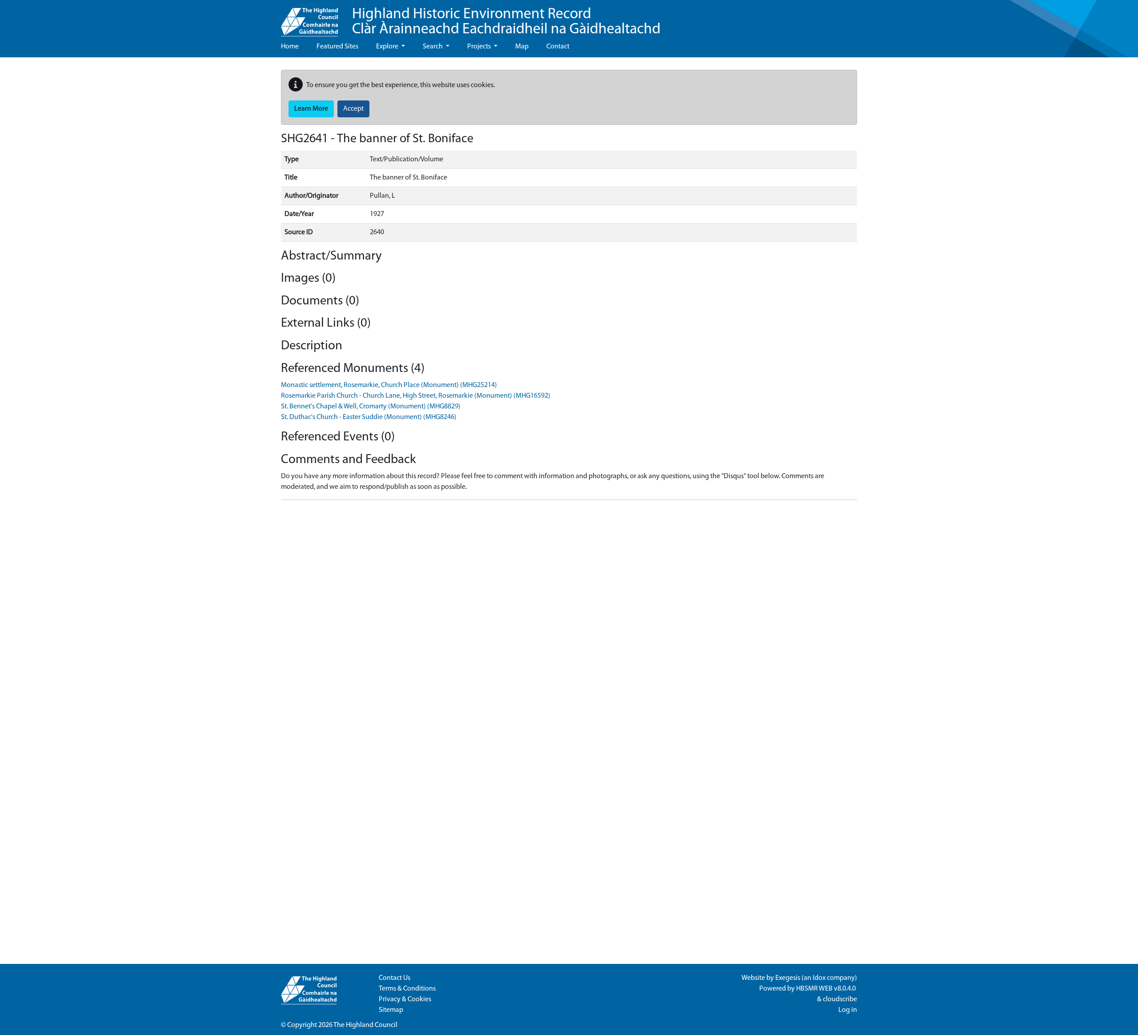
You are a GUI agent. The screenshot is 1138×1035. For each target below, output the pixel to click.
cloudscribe (840, 999)
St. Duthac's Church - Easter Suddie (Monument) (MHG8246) (369, 417)
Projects (479, 46)
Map (522, 46)
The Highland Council (365, 1025)
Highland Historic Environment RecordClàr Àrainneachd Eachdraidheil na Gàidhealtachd (506, 22)
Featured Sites (337, 46)
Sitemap (391, 1010)
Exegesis (787, 978)
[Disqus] (569, 618)
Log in (847, 1010)
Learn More (311, 108)
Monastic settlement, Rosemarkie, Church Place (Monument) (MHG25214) (389, 385)
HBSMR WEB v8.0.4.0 (826, 988)
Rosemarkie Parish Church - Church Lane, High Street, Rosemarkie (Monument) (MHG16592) (415, 396)
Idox (819, 978)
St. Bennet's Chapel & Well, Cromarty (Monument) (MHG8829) (371, 406)
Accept (353, 108)
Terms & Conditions (407, 988)
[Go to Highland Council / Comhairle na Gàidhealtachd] (309, 18)
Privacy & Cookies (405, 999)
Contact (557, 46)
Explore (388, 46)
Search (433, 46)
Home (290, 46)
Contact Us (394, 978)
